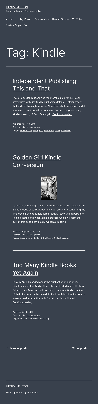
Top (26, 25)
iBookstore (49, 130)
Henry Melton (17, 7)
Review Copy (13, 25)
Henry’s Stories (60, 19)
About (9, 19)
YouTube (77, 19)
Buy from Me (42, 19)
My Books (25, 19)
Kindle (57, 130)
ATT (41, 130)
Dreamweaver (26, 238)
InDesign (49, 238)
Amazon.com (26, 130)
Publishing (66, 130)
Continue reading (62, 114)
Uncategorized (33, 127)
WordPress (32, 392)
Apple (35, 130)
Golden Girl (38, 238)
